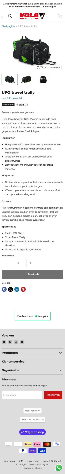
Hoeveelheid (8, 256)
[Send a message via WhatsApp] (58, 467)
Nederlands (31, 410)
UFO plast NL (14, 98)
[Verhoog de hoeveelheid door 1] (30, 263)
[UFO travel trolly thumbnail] (10, 79)
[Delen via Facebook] (4, 289)
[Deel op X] (10, 289)
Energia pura (33, 461)
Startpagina (8, 26)
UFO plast (56, 461)
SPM (20, 461)
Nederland (31, 419)
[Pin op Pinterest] (23, 289)
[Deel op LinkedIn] (16, 289)
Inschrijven (53, 395)
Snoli (45, 461)
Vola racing (9, 461)
